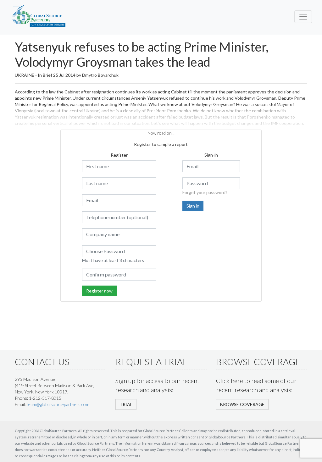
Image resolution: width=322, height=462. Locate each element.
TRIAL (125, 404)
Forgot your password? (204, 192)
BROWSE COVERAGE (242, 404)
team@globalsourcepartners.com (58, 404)
